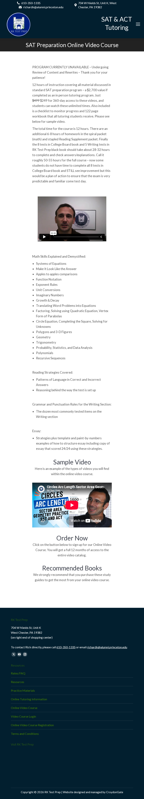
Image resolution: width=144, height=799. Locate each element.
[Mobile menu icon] (138, 24)
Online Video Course (24, 707)
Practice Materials (23, 690)
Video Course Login (23, 716)
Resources (17, 682)
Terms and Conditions (25, 733)
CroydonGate (114, 792)
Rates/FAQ (18, 673)
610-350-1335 (66, 647)
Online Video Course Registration (32, 725)
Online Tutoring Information (29, 699)
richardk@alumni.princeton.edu (107, 647)
